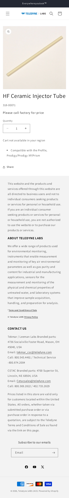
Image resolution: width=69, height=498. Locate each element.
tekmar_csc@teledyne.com (34, 352)
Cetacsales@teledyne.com (34, 381)
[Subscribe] (53, 452)
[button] (7, 13)
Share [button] (10, 167)
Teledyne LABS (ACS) (28, 491)
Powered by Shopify (49, 491)
